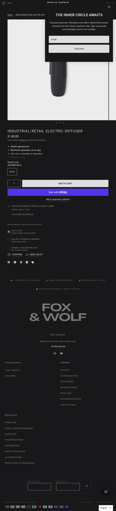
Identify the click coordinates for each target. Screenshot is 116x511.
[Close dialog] (109, 7)
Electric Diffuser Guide (15, 451)
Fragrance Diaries (68, 405)
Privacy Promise (87, 502)
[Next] (63, 122)
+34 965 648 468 (58, 346)
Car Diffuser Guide (13, 457)
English (103, 508)
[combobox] (106, 508)
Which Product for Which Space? (20, 463)
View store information (22, 214)
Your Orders (10, 376)
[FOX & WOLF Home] (58, 313)
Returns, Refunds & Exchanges (19, 428)
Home (10, 15)
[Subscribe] (86, 486)
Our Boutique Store (69, 376)
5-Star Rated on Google (26, 280)
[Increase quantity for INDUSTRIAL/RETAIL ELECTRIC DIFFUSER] (18, 183)
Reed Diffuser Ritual (14, 440)
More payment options (58, 199)
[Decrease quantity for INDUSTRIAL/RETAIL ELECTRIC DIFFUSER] (10, 183)
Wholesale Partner (68, 387)
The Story (64, 370)
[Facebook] (9, 262)
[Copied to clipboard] (33, 262)
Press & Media (67, 381)
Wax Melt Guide (12, 445)
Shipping (22, 140)
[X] (15, 262)
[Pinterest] (22, 262)
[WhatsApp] (27, 262)
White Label (65, 393)
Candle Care (10, 434)
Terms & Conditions (103, 502)
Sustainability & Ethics (70, 399)
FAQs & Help (10, 422)
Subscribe (79, 49)
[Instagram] (54, 353)
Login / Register (12, 370)
